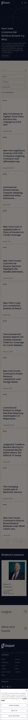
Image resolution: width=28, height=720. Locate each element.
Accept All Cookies (14, 716)
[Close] (26, 691)
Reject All (14, 710)
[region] (14, 704)
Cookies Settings (14, 705)
